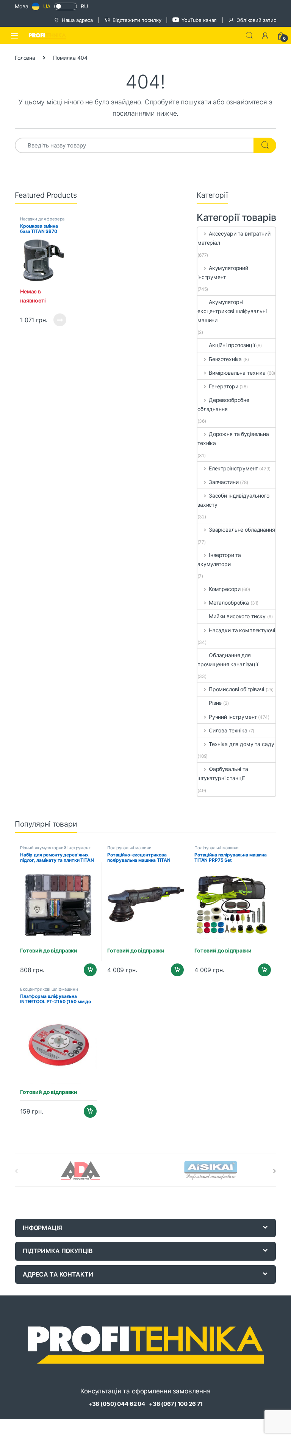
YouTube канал (199, 20)
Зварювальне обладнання (242, 529)
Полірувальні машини (129, 847)
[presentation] (274, 1171)
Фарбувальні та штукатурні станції (222, 773)
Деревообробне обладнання (223, 404)
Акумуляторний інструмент (222, 272)
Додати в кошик (87, 969)
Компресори (224, 589)
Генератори (223, 386)
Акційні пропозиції (232, 345)
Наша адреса (77, 20)
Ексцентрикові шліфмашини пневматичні (49, 991)
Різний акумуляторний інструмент (55, 847)
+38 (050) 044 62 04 (116, 1403)
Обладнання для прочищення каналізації (227, 659)
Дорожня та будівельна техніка (233, 438)
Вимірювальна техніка (237, 372)
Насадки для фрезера (42, 219)
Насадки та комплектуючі (242, 630)
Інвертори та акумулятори (219, 559)
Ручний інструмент (233, 717)
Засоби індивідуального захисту (233, 500)
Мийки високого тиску (237, 616)
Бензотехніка (225, 359)
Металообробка (229, 602)
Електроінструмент (233, 468)
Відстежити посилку (137, 20)
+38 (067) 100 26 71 (176, 1403)
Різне (215, 703)
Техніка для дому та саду (241, 744)
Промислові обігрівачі (236, 689)
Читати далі (57, 319)
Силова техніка (228, 730)
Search (249, 35)
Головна (25, 57)
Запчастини (223, 482)
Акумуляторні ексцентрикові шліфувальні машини (232, 311)
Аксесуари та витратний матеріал (234, 238)
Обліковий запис (256, 20)
